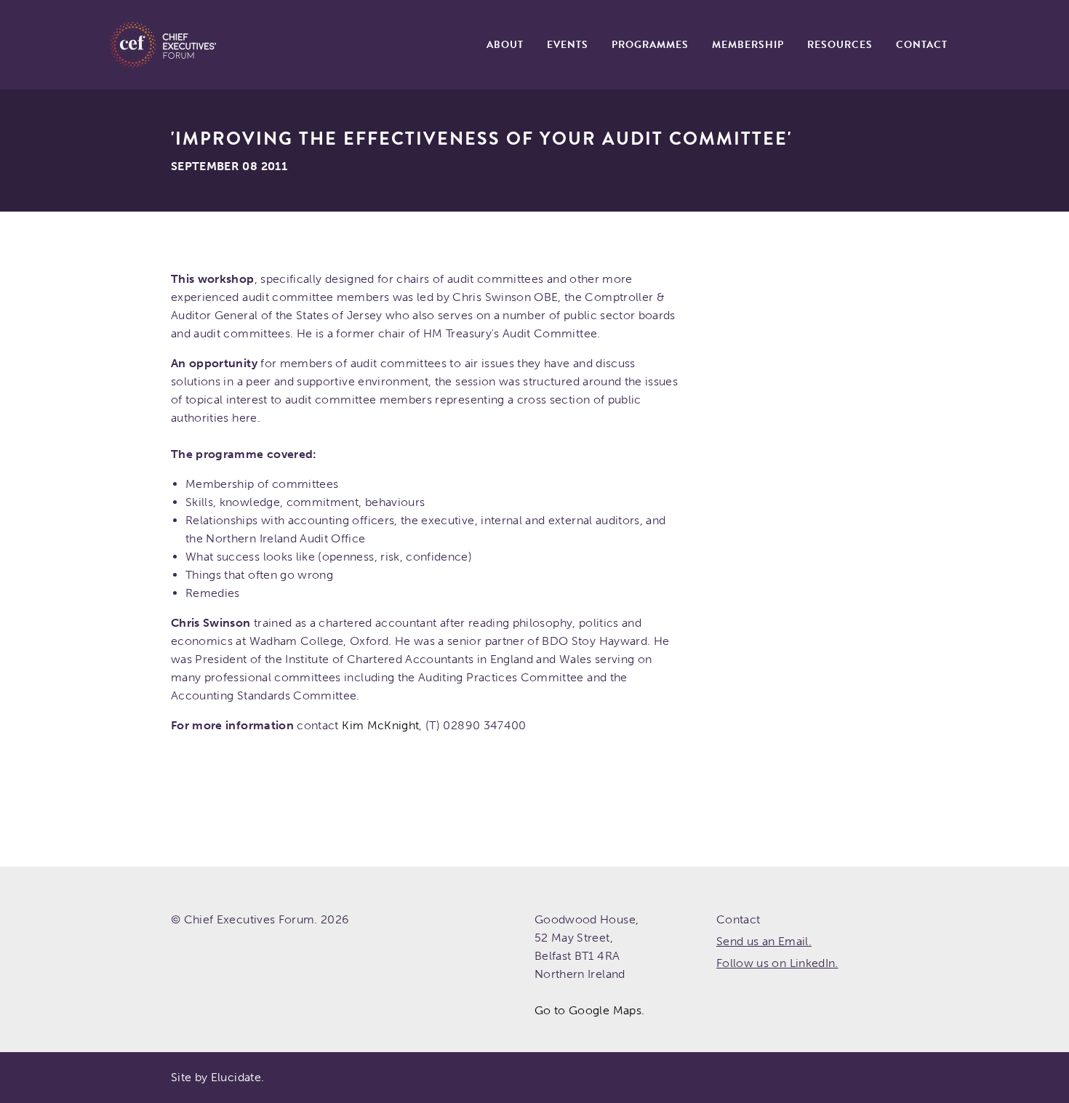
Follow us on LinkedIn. (777, 963)
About (505, 44)
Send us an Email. (764, 941)
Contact (922, 44)
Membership (748, 44)
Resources (840, 44)
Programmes (650, 44)
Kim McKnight (380, 725)
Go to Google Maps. (589, 1010)
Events (567, 44)
